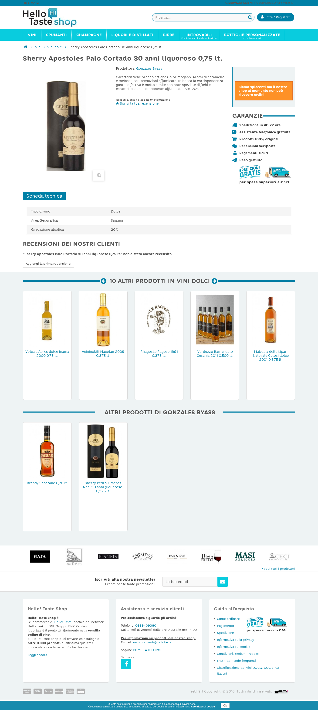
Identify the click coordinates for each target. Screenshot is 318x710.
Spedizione (225, 633)
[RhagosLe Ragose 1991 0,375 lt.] (159, 319)
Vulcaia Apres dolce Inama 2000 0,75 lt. (47, 353)
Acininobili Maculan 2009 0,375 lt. (103, 353)
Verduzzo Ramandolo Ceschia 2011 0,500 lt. (215, 353)
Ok (225, 705)
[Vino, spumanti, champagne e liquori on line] (54, 17)
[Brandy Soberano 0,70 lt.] (47, 451)
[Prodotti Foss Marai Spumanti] (108, 556)
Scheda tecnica (44, 196)
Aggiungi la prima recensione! (48, 263)
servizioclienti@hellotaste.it (59, 2)
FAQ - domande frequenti (236, 660)
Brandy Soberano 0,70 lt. (47, 483)
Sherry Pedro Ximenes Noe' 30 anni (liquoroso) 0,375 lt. (103, 487)
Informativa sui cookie (233, 646)
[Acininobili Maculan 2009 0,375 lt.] (103, 319)
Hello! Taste (63, 622)
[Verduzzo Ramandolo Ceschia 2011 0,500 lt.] (215, 319)
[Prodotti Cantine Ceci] (245, 556)
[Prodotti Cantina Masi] (211, 556)
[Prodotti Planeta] (74, 556)
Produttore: (125, 68)
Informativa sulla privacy (235, 639)
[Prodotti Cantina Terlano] (40, 556)
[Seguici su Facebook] (126, 664)
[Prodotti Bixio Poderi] (177, 556)
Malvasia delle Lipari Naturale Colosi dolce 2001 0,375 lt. (271, 355)
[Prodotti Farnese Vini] (142, 556)
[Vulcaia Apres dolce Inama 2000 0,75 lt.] (47, 319)
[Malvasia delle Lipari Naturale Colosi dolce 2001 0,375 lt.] (270, 319)
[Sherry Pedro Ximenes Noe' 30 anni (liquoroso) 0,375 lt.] (103, 451)
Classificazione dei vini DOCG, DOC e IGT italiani (248, 670)
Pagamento (225, 626)
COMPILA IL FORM (147, 650)
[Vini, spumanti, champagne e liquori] (25, 47)
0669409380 (145, 625)
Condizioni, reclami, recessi (238, 653)
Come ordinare (228, 619)
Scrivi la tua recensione (139, 103)
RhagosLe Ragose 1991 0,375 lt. (159, 353)
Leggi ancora (37, 655)
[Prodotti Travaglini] (279, 556)
